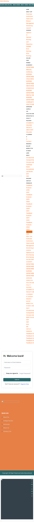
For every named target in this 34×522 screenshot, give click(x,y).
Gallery (28, 146)
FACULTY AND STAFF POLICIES (29, 130)
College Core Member (28, 60)
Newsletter (29, 148)
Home (27, 9)
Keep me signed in (12, 373)
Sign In (17, 380)
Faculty (28, 118)
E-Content (29, 296)
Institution (29, 16)
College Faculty (8, 421)
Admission (29, 106)
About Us (28, 12)
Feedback (28, 183)
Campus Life (29, 280)
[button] (29, 232)
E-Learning (29, 294)
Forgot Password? (25, 373)
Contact (28, 181)
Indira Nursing (4, 1)
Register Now (25, 384)
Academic (29, 65)
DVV (27, 174)
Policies (28, 120)
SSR (27, 176)
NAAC (27, 178)
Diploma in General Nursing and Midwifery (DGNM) (29, 39)
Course (28, 30)
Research (28, 144)
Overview (29, 14)
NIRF (30, 178)
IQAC (27, 155)
